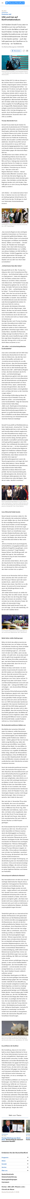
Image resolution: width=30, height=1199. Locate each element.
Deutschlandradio (8, 1174)
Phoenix (18, 1187)
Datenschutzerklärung (9, 1177)
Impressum (5, 1182)
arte (23, 1187)
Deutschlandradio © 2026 (10, 1192)
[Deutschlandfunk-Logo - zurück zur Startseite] (15, 2)
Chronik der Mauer (8, 1189)
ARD (9, 1187)
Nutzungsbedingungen (9, 1179)
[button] (2, 3)
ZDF (13, 1187)
